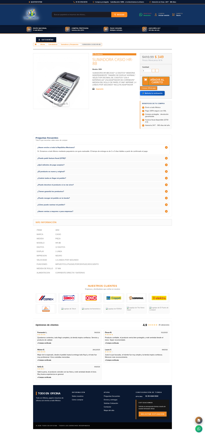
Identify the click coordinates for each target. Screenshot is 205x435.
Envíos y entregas (110, 400)
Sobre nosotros (77, 396)
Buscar (120, 14)
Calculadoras (52, 44)
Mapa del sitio (109, 410)
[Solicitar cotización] (198, 420)
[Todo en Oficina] (31, 14)
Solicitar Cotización (111, 403)
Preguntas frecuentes (112, 396)
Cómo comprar (77, 400)
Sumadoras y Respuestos (69, 44)
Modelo (95, 69)
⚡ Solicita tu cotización (152, 93)
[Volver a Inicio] (35, 44)
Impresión (99, 89)
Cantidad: (145, 67)
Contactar (107, 407)
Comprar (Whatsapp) (149, 88)
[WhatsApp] (198, 428)
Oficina (42, 44)
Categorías (46, 39)
